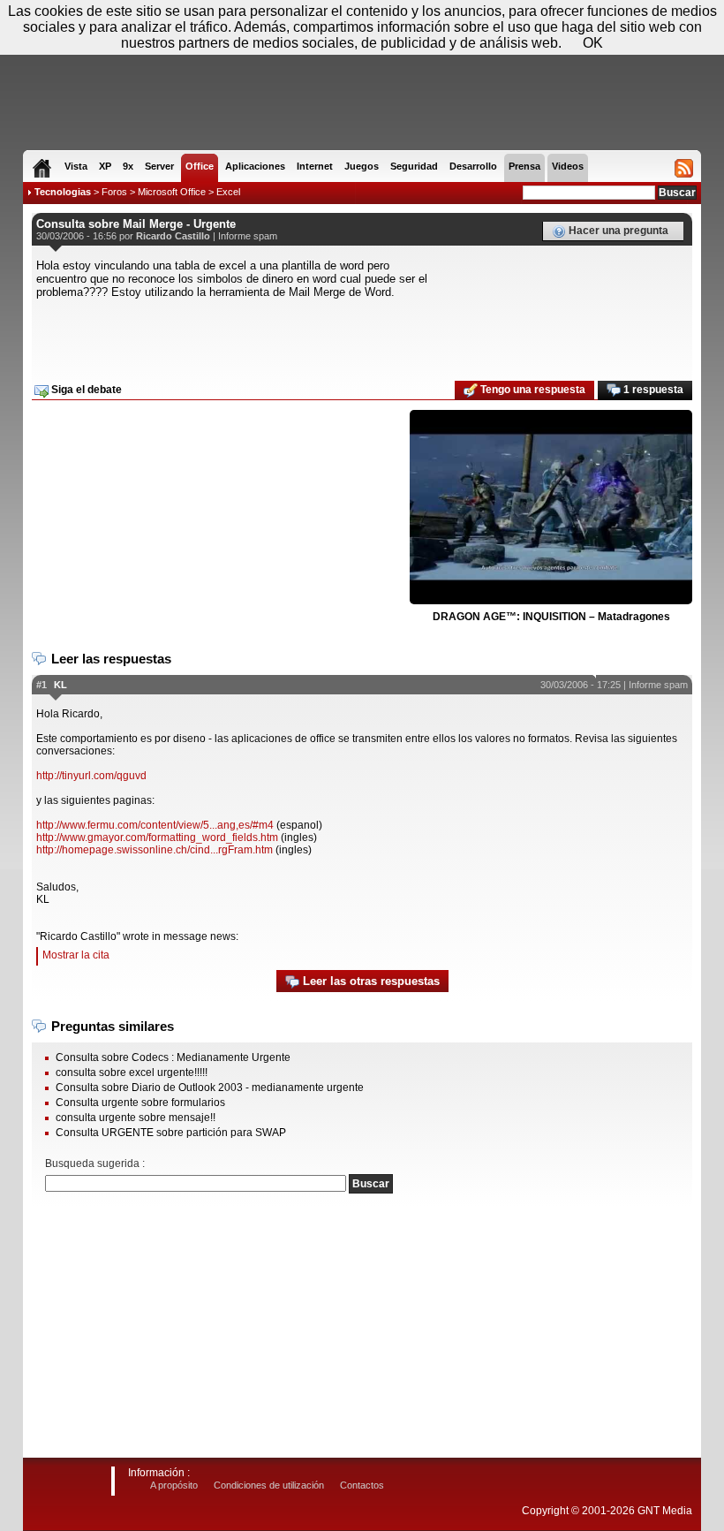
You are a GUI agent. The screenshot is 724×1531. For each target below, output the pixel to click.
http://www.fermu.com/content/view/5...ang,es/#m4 (155, 825)
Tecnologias (62, 191)
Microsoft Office (172, 191)
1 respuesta (652, 389)
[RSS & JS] (684, 168)
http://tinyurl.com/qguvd (91, 775)
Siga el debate (85, 389)
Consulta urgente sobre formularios (140, 1102)
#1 (41, 684)
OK (593, 42)
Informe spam (247, 236)
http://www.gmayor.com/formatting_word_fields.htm (157, 837)
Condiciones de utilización (269, 1485)
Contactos (362, 1485)
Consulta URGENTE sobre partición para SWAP (171, 1132)
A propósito (174, 1485)
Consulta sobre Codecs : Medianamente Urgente (173, 1057)
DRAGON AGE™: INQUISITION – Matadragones (551, 616)
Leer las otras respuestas (369, 981)
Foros (114, 191)
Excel (228, 191)
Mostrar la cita (75, 955)
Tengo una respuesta (531, 389)
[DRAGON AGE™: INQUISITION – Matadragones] (551, 508)
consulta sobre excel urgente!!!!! (131, 1072)
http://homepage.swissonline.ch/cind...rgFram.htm (154, 850)
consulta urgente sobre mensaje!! (135, 1117)
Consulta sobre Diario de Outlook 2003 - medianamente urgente (210, 1087)
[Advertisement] (362, 333)
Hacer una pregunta (617, 230)
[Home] (41, 168)
